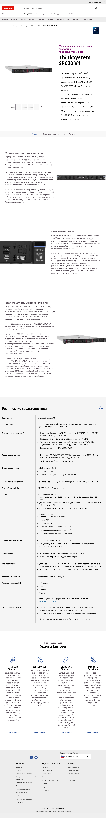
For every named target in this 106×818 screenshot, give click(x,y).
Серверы (25, 26)
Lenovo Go (19, 802)
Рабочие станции (47, 774)
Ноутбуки (45, 767)
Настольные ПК (47, 770)
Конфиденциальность (41, 811)
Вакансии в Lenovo (22, 792)
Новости (18, 770)
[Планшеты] (36, 19)
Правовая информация (23, 789)
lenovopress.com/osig (47, 601)
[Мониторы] (45, 19)
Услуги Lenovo (46, 787)
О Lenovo (19, 767)
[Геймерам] (54, 19)
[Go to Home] (8, 8)
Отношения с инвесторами (24, 774)
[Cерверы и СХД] (93, 19)
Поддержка (71, 780)
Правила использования (64, 811)
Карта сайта (52, 811)
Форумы (70, 777)
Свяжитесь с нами (73, 770)
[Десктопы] (18, 19)
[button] (96, 8)
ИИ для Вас (45, 790)
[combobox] (58, 8)
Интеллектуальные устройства (51, 780)
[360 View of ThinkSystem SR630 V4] (48, 107)
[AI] (97, 19)
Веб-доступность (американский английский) (26, 778)
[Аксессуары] (65, 19)
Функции (35, 134)
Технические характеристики (54, 134)
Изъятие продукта (74, 774)
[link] (104, 2)
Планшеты (45, 777)
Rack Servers (34, 26)
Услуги (72, 134)
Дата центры (16, 26)
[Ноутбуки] (9, 19)
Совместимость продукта (24, 782)
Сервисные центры (74, 767)
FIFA (17, 796)
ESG (17, 786)
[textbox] (75, 757)
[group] (13, 107)
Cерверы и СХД (46, 783)
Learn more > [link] (13, 732)
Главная (7, 26)
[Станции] (26, 19)
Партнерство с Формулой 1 (24, 799)
